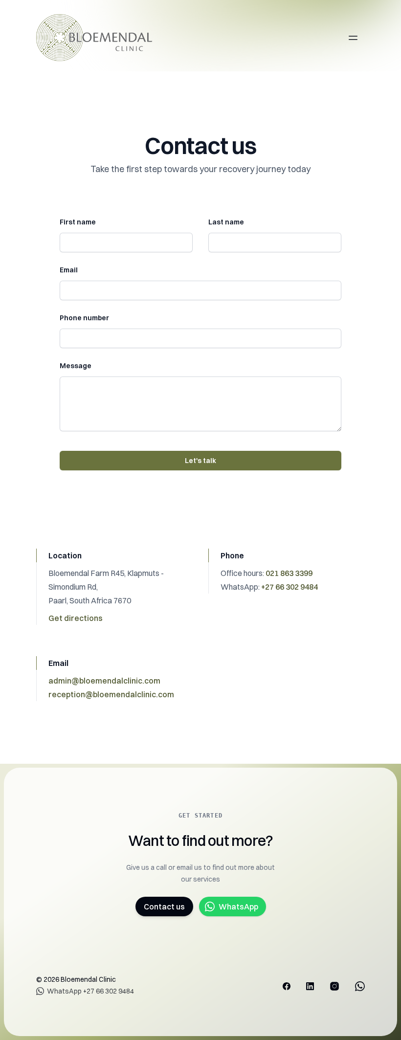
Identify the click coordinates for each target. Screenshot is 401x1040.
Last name (226, 222)
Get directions (75, 618)
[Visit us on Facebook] (286, 986)
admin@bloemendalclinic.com (104, 681)
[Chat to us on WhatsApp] (360, 986)
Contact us (164, 906)
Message (75, 365)
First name (78, 222)
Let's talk (200, 460)
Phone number (84, 317)
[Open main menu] (353, 37)
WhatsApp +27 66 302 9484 (90, 991)
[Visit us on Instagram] (334, 986)
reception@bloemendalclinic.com (111, 694)
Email (69, 270)
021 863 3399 (289, 573)
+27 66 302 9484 (289, 587)
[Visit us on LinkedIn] (310, 986)
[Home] (98, 37)
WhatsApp (238, 906)
